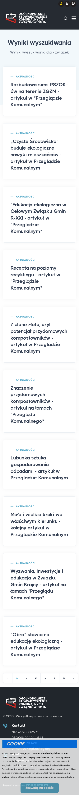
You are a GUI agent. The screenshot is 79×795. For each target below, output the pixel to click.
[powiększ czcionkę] (73, 4)
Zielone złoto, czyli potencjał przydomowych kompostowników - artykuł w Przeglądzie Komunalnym (39, 338)
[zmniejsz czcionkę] (67, 4)
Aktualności (25, 76)
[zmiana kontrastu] (61, 4)
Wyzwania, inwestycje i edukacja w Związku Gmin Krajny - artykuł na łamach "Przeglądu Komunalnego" (38, 584)
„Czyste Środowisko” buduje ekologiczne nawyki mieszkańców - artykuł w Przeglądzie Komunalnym (36, 155)
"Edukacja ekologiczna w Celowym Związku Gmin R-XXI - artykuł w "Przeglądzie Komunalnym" (38, 218)
